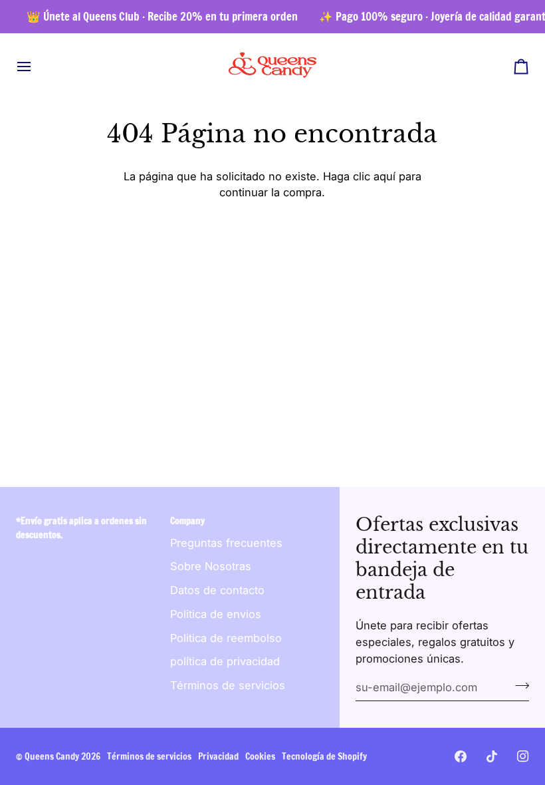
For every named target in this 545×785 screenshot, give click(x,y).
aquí (384, 176)
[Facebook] (461, 756)
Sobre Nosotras (210, 566)
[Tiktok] (492, 756)
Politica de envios (215, 614)
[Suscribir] (518, 686)
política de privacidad (225, 661)
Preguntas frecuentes (226, 543)
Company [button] (187, 521)
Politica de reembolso (226, 638)
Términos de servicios (227, 685)
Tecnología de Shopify (324, 756)
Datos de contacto (217, 590)
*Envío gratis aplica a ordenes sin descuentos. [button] (81, 528)
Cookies (260, 756)
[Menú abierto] (36, 66)
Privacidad (218, 756)
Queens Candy (52, 756)
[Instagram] (523, 756)
